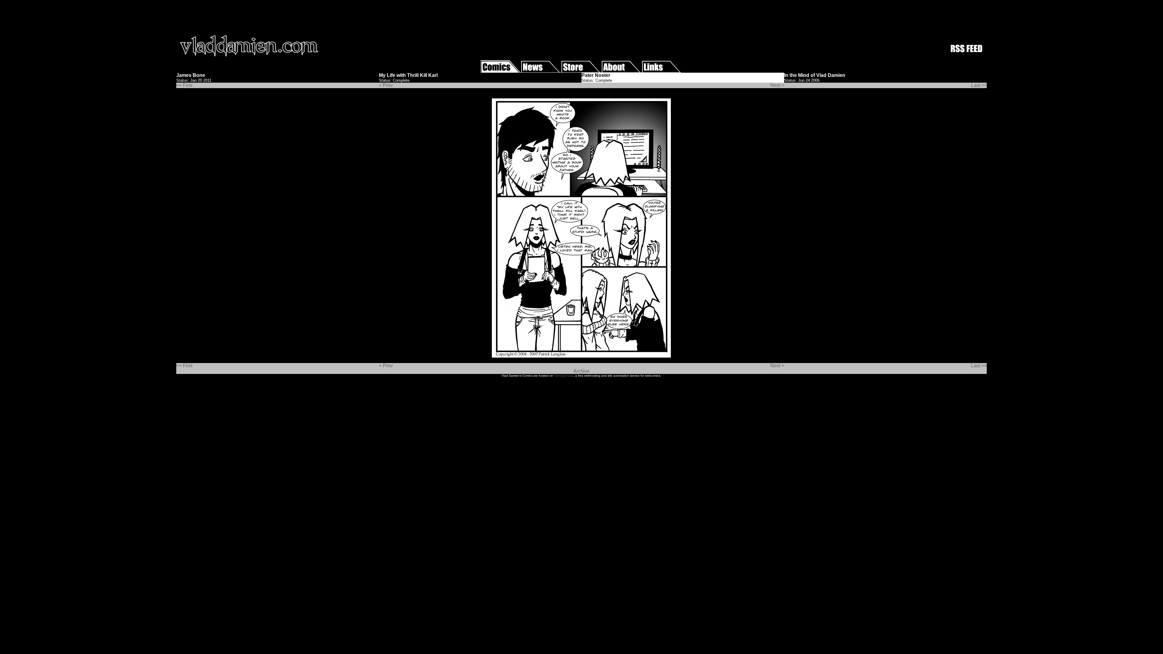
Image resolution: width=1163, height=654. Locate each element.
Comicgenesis (563, 375)
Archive (581, 371)
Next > (777, 85)
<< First (184, 85)
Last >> (979, 85)
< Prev (386, 85)
